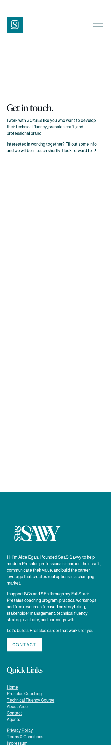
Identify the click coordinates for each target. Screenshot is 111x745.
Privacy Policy (20, 730)
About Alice (17, 706)
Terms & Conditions (25, 736)
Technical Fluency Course (30, 700)
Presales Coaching (24, 693)
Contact (24, 645)
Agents (13, 719)
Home (12, 687)
